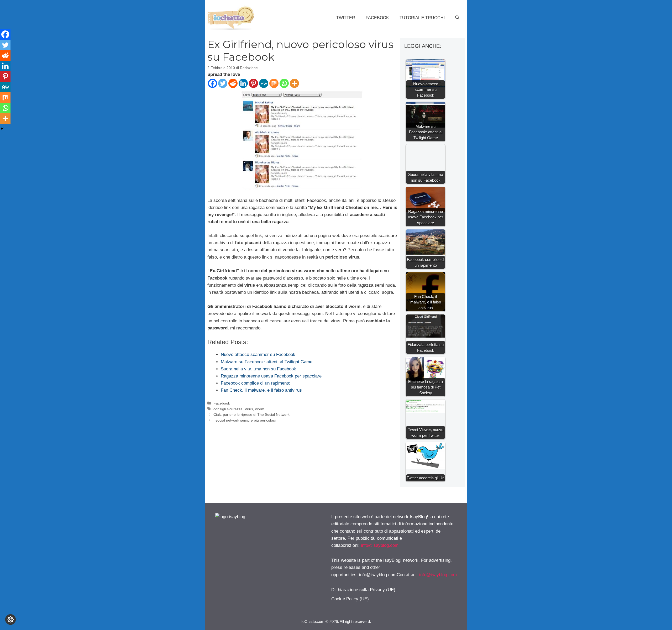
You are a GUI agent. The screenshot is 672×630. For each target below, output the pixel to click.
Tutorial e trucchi (422, 17)
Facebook (377, 17)
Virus (249, 409)
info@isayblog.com (379, 545)
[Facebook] (212, 83)
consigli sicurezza (228, 409)
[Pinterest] (253, 83)
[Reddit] (233, 83)
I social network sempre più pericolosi (244, 420)
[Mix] (274, 83)
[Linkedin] (243, 83)
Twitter (345, 17)
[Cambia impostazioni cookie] (10, 619)
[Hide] (2, 129)
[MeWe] (263, 83)
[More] (294, 83)
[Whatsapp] (284, 83)
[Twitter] (222, 83)
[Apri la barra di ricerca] (457, 17)
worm (259, 409)
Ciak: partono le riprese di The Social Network (251, 414)
